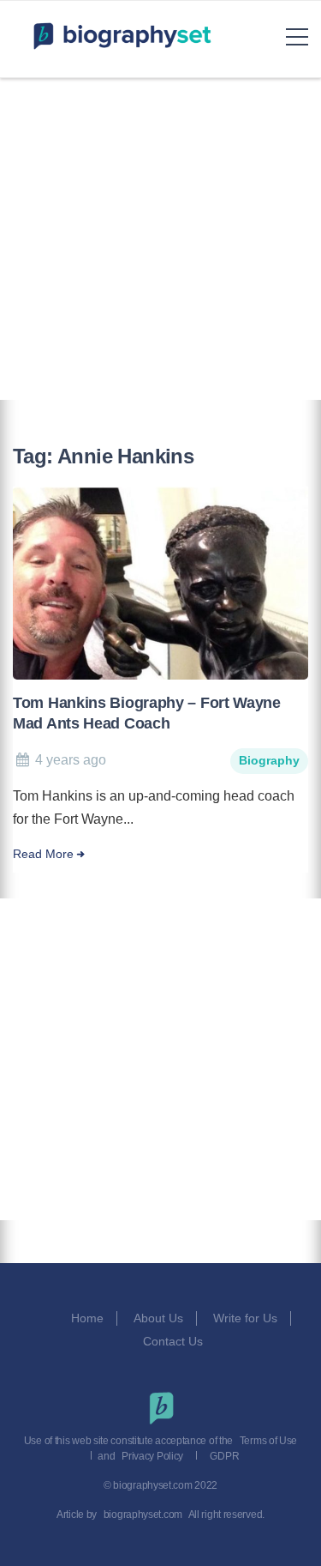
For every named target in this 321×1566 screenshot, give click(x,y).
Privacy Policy (152, 1456)
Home (87, 1318)
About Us (158, 1318)
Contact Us (174, 1341)
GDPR (224, 1456)
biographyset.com (143, 1515)
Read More (43, 854)
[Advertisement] (160, 239)
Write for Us (245, 1318)
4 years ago (70, 760)
